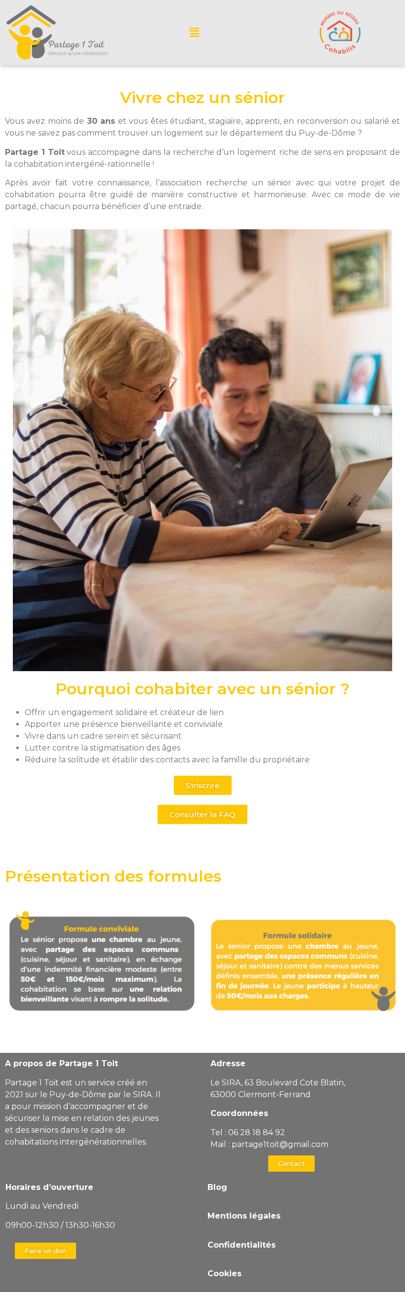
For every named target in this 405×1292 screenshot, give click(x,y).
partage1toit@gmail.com (280, 1144)
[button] (203, 785)
